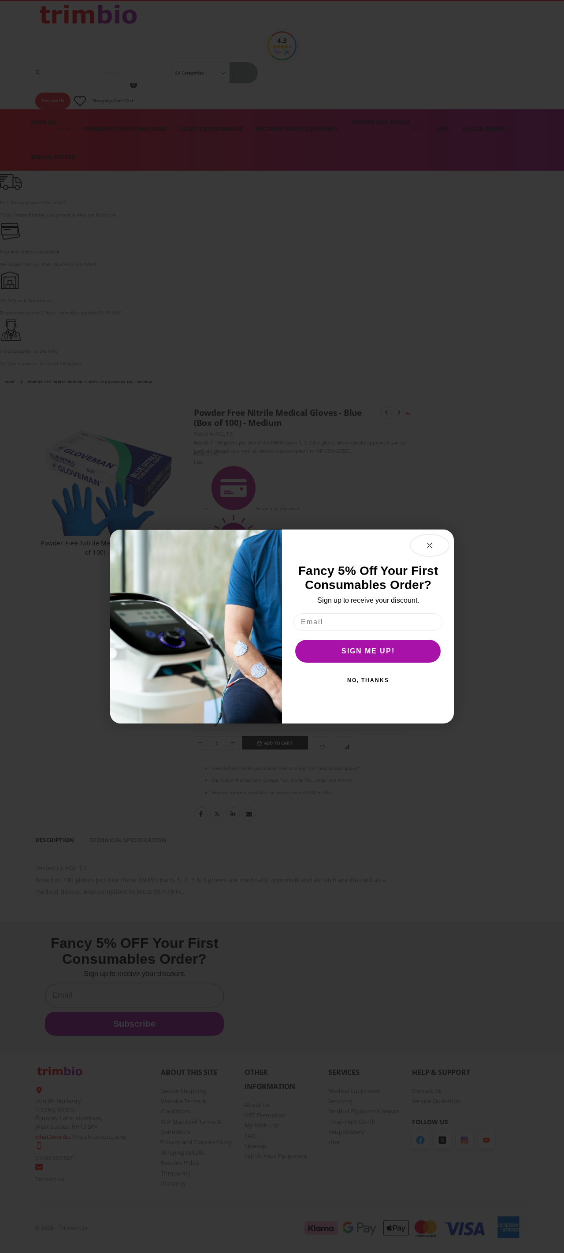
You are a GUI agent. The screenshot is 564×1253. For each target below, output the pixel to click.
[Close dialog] (429, 545)
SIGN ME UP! (368, 651)
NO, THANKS (368, 680)
